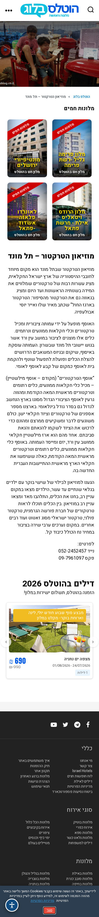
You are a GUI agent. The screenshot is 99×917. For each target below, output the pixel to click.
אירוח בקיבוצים (38, 827)
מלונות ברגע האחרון (35, 776)
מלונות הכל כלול (38, 822)
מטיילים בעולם (39, 843)
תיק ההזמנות (40, 766)
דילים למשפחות (80, 843)
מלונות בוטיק (82, 822)
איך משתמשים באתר (34, 760)
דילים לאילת (83, 781)
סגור (49, 910)
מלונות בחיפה (82, 884)
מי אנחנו (86, 760)
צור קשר (85, 766)
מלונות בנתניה (39, 884)
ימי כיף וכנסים (39, 837)
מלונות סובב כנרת (79, 878)
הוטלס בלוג (81, 96)
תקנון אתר (42, 771)
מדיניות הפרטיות (79, 786)
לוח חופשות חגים (79, 776)
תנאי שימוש (40, 786)
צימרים (44, 832)
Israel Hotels (82, 771)
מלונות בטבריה (39, 878)
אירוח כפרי (84, 827)
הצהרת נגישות (39, 781)
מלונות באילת (82, 873)
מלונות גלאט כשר (79, 837)
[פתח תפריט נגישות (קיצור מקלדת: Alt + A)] (11, 905)
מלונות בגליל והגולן (36, 873)
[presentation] (93, 642)
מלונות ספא (83, 832)
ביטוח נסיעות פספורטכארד (72, 791)
